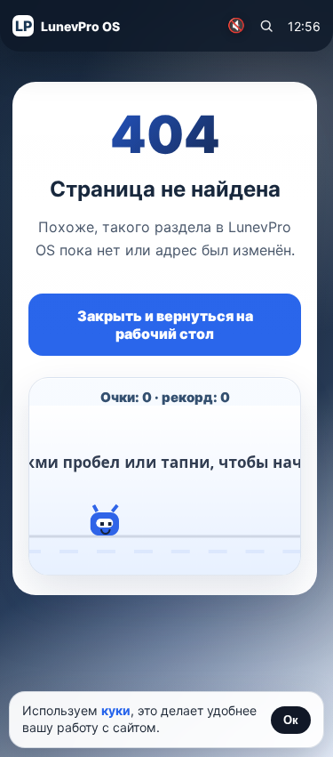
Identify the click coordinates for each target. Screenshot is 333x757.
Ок (290, 720)
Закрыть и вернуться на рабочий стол (165, 324)
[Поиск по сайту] (266, 25)
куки (116, 710)
